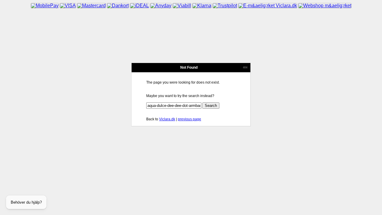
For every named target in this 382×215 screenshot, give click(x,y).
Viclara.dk (167, 119)
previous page (189, 119)
